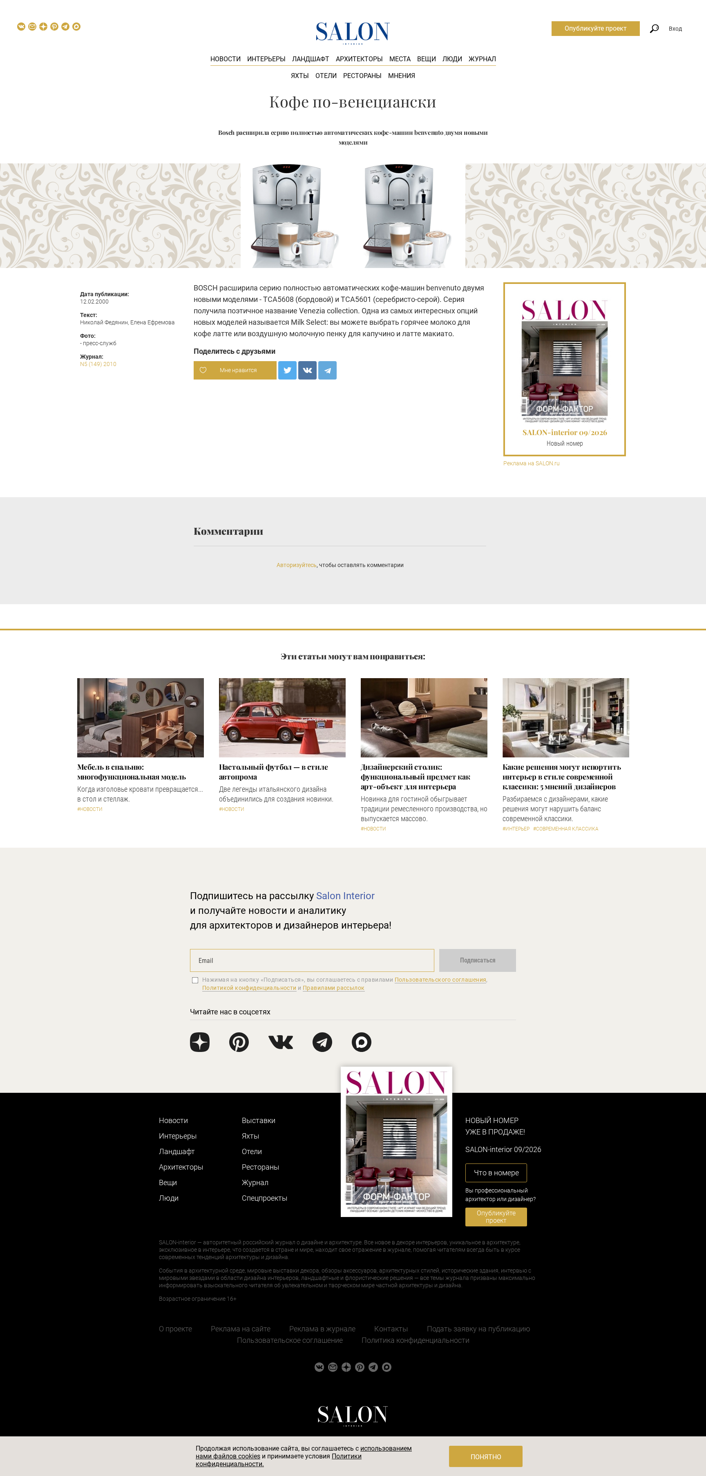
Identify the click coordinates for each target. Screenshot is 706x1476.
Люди (452, 59)
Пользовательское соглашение (290, 1340)
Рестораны (362, 76)
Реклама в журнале (322, 1328)
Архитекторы (359, 59)
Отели (326, 76)
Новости (225, 59)
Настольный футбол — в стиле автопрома (273, 772)
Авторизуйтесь (297, 565)
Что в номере (496, 1172)
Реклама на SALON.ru (531, 463)
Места (400, 59)
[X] (287, 370)
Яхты (300, 76)
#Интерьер (516, 828)
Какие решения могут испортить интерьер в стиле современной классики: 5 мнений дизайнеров (562, 776)
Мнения (401, 76)
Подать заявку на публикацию (478, 1328)
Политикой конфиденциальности (249, 988)
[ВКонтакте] (307, 370)
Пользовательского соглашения (441, 979)
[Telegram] (327, 370)
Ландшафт (310, 59)
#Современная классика (566, 828)
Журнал (482, 59)
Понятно (486, 1457)
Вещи (426, 59)
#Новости (90, 809)
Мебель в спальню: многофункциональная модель (131, 772)
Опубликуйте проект (596, 28)
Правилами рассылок (334, 988)
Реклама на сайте (240, 1328)
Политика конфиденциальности (415, 1340)
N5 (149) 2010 (98, 364)
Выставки (258, 1120)
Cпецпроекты (265, 1198)
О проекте (175, 1328)
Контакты (391, 1328)
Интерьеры (266, 59)
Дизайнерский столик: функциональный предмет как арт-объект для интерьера (416, 776)
